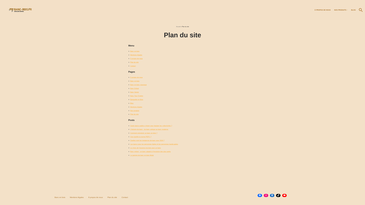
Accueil (178, 26)
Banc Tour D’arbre (136, 96)
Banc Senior (134, 92)
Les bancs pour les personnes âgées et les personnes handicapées (154, 144)
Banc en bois (134, 51)
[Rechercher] (361, 10)
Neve (3, 202)
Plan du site (134, 62)
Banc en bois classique (138, 85)
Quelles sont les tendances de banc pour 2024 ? (147, 140)
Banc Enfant (134, 88)
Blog (353, 10)
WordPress (20, 202)
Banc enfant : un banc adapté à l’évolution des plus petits (150, 152)
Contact (133, 66)
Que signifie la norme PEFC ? (140, 137)
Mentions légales (136, 55)
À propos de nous (136, 59)
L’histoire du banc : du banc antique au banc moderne (149, 129)
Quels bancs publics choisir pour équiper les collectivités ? (151, 126)
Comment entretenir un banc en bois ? (143, 133)
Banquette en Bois (136, 100)
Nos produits (134, 111)
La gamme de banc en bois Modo (142, 155)
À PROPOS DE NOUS (323, 10)
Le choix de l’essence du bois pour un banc (145, 148)
